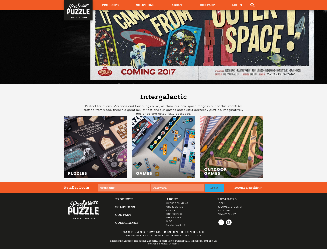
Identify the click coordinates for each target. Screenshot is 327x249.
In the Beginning (177, 203)
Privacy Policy (226, 214)
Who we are (173, 218)
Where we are (175, 207)
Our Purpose (174, 214)
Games (104, 90)
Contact (207, 5)
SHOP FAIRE (224, 210)
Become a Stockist (230, 207)
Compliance (127, 223)
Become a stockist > (248, 187)
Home (69, 90)
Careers (171, 210)
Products (86, 90)
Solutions (145, 5)
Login (237, 5)
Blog (169, 221)
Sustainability (175, 225)
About (176, 5)
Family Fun (122, 90)
